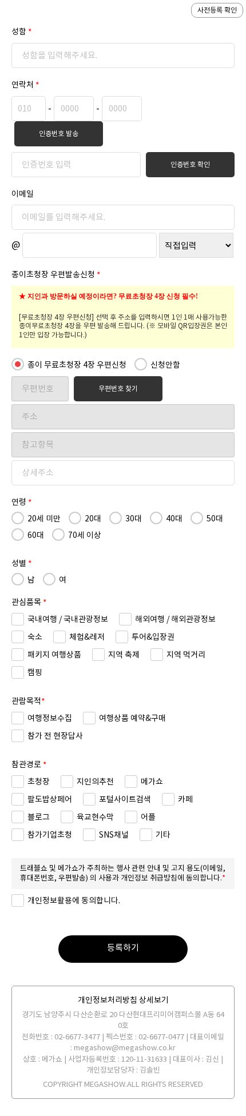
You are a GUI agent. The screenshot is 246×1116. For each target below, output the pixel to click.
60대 (35, 535)
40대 (173, 518)
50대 (214, 518)
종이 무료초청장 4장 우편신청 (76, 365)
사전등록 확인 (217, 10)
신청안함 (164, 365)
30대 (133, 518)
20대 (92, 518)
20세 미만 (43, 518)
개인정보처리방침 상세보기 (123, 1000)
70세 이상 (83, 535)
